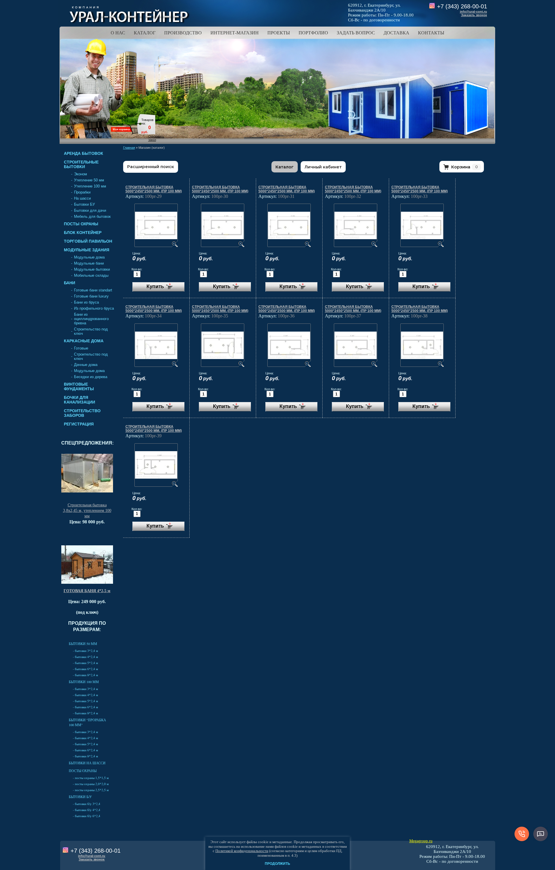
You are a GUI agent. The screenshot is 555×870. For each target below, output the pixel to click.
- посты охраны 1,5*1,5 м (91, 778)
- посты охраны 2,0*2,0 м (91, 784)
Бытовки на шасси (87, 763)
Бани (69, 282)
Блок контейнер (82, 232)
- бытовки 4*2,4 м (85, 657)
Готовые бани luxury (91, 296)
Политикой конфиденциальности (241, 851)
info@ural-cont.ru (473, 11)
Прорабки (82, 192)
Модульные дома (89, 257)
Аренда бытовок (83, 153)
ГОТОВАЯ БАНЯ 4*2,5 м (87, 591)
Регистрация (79, 424)
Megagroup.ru (420, 841)
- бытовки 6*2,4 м (85, 669)
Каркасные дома (83, 341)
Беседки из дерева (90, 377)
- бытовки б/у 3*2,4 (86, 804)
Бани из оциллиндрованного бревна (91, 318)
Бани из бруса (86, 302)
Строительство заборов (82, 413)
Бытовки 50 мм (83, 643)
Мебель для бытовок (92, 216)
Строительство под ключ (91, 331)
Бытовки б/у (80, 796)
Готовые (81, 348)
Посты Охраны (83, 770)
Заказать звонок (474, 15)
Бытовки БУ (84, 204)
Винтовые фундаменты (79, 386)
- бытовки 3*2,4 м (85, 650)
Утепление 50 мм (89, 180)
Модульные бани (89, 263)
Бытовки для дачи (90, 210)
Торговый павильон (88, 241)
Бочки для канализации (79, 399)
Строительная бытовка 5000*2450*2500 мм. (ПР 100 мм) (153, 189)
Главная (129, 147)
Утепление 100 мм (90, 186)
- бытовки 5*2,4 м (85, 663)
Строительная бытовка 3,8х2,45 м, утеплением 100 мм (87, 510)
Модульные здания (86, 250)
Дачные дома (85, 364)
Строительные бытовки (81, 164)
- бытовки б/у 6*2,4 (86, 816)
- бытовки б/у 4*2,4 (86, 810)
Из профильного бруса (94, 308)
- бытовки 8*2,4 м (85, 675)
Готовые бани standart (93, 290)
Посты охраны (81, 224)
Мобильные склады (91, 275)
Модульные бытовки (92, 269)
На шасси (82, 198)
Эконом (80, 174)
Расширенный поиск (150, 166)
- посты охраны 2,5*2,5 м (91, 790)
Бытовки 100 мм (84, 681)
